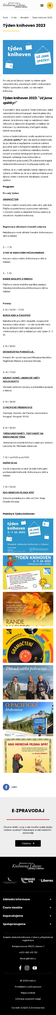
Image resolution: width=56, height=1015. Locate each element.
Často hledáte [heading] (12, 907)
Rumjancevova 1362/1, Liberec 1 (28, 946)
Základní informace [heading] (16, 899)
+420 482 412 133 (28, 952)
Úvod (5, 17)
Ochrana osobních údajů (28, 998)
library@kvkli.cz (28, 958)
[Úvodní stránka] (15, 7)
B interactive (38, 1007)
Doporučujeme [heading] (13, 916)
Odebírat (26, 843)
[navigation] (42, 5)
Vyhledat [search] (50, 5)
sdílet (14, 786)
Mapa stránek (28, 992)
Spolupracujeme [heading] (14, 924)
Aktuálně (24, 17)
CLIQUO (24, 1007)
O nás (14, 17)
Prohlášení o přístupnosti (28, 986)
